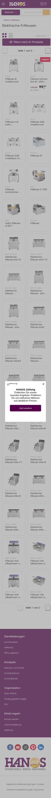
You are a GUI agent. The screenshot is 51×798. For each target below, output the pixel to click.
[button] (43, 383)
